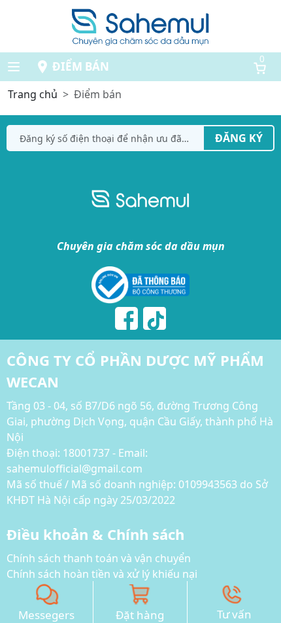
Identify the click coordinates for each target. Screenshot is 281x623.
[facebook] (126, 318)
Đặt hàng (140, 614)
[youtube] (154, 318)
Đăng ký (239, 138)
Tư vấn (234, 614)
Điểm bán (80, 66)
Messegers (46, 614)
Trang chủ (33, 94)
